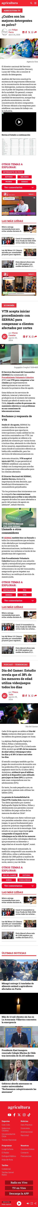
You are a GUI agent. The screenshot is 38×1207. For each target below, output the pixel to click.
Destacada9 (8, 590)
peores (8, 182)
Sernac (24, 182)
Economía (9, 305)
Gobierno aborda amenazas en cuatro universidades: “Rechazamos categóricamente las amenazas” (19, 1087)
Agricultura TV (12, 10)
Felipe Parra (13, 30)
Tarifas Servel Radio (8, 1173)
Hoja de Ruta (7, 1159)
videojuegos (25, 880)
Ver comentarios (13, 187)
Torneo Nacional (9, 1140)
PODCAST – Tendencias (15, 664)
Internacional (27, 1132)
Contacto (25, 1152)
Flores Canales (13, 334)
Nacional (25, 1135)
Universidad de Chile (8, 1135)
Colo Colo (6, 1124)
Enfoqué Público (9, 1156)
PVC (24, 590)
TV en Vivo (19, 1188)
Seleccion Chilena (6, 1129)
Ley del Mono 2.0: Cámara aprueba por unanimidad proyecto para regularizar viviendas (12, 252)
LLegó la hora (7, 1149)
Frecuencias (26, 1156)
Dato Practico (26, 1124)
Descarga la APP (19, 1193)
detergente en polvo (13, 172)
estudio (9, 177)
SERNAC (8, 537)
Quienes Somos (27, 1149)
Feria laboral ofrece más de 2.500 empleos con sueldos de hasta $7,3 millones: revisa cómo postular (25, 264)
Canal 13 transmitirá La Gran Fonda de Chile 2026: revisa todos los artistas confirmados (26, 241)
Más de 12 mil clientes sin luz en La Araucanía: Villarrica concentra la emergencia (19, 1019)
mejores (25, 177)
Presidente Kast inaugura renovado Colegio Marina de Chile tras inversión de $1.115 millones (19, 1053)
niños (9, 880)
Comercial (6, 1169)
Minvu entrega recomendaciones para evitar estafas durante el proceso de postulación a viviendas (11, 229)
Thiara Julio (13, 693)
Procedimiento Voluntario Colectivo (18, 377)
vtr (24, 595)
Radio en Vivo (19, 1182)
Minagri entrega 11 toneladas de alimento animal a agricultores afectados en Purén (18, 986)
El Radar (5, 1152)
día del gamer (9, 875)
